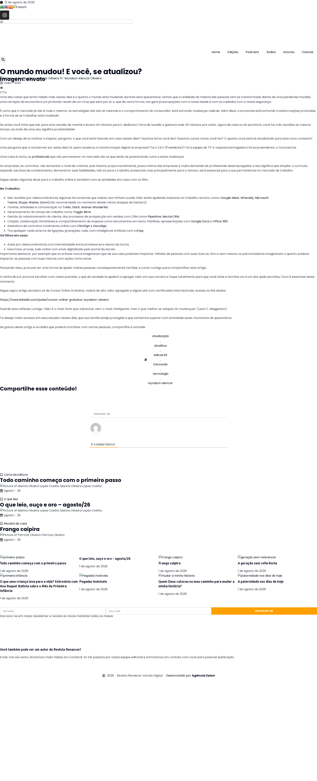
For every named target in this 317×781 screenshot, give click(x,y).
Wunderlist (100, 207)
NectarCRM (170, 216)
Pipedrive (154, 216)
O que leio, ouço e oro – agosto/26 (45, 504)
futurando (160, 364)
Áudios (271, 52)
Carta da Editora (16, 475)
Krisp (139, 231)
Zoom (44, 202)
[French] (19, 8)
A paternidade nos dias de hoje (261, 581)
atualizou (160, 346)
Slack (76, 207)
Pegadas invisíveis (93, 581)
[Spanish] (11, 8)
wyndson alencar (160, 383)
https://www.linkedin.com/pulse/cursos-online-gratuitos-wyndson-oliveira (54, 300)
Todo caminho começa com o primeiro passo (60, 480)
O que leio (11, 499)
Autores (288, 52)
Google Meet (230, 198)
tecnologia (160, 374)
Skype (23, 202)
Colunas (307, 52)
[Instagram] (4, 15)
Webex (34, 202)
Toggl (77, 212)
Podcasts (252, 52)
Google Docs (200, 221)
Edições (232, 52)
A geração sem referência (257, 563)
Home (216, 52)
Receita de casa (15, 523)
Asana (85, 207)
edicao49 (160, 355)
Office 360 (220, 221)
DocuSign (100, 226)
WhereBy (247, 198)
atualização (160, 336)
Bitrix (87, 212)
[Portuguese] (2, 8)
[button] (3, 59)
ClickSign (83, 226)
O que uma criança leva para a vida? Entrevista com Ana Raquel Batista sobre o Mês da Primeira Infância (39, 586)
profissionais (41, 157)
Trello (67, 207)
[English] (6, 8)
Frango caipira (20, 529)
